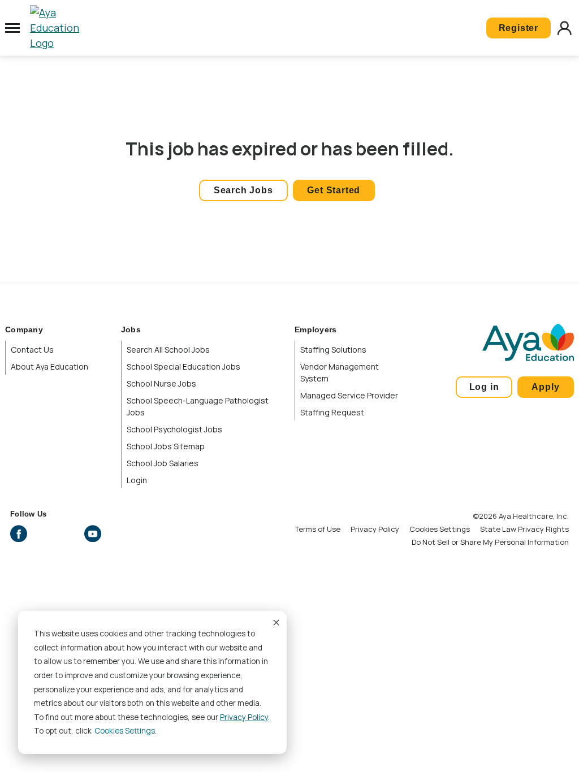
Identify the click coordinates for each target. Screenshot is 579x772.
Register (518, 28)
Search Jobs (243, 190)
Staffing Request (332, 412)
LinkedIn (67, 533)
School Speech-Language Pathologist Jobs (198, 406)
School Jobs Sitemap (166, 446)
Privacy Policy (244, 717)
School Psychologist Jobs (174, 429)
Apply (545, 387)
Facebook (18, 533)
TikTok (117, 533)
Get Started (333, 190)
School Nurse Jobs (161, 383)
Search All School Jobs (168, 349)
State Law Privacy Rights (524, 529)
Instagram (43, 533)
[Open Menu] (12, 28)
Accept (275, 622)
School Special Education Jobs (183, 366)
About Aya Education (49, 366)
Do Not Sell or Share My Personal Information (490, 542)
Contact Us (32, 349)
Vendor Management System (339, 372)
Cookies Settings (439, 529)
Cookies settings (124, 731)
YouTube (92, 533)
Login (137, 480)
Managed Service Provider (349, 395)
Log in (484, 387)
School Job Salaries (162, 463)
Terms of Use (317, 529)
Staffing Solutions (333, 349)
